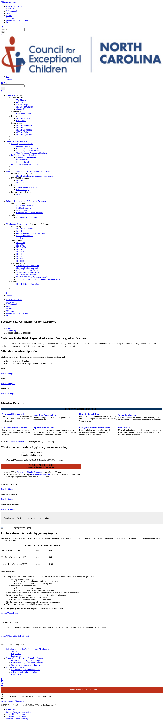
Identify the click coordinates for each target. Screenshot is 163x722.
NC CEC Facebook (24, 125)
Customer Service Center (16, 716)
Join (7, 77)
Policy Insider (21, 210)
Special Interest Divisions (26, 187)
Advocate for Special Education (24, 672)
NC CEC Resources (24, 229)
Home (8, 328)
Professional (16, 656)
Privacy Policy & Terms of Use (18, 712)
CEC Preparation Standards (22, 144)
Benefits (19, 231)
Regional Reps (22, 104)
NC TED (20, 261)
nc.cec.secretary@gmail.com (12, 701)
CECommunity (12, 11)
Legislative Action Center (26, 217)
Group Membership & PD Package (30, 233)
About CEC (11, 709)
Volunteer (10, 18)
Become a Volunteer (19, 674)
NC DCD (20, 245)
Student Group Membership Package (26, 665)
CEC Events (21, 121)
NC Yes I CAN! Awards (26, 275)
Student (14, 651)
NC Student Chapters (24, 107)
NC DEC (20, 254)
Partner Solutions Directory (17, 20)
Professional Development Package (25, 660)
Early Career (16, 653)
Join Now (20, 238)
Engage (21, 667)
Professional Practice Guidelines (24, 155)
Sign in (9, 79)
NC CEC (20, 180)
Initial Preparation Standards (27, 150)
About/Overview (23, 146)
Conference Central (24, 114)
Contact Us (20, 109)
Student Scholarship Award (27, 270)
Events (9, 16)
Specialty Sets (22, 160)
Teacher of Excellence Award (28, 272)
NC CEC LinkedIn (24, 130)
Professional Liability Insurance (29, 472)
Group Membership (35, 658)
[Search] (3, 32)
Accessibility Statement (15, 714)
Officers (19, 102)
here (24, 518)
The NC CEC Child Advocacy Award (31, 277)
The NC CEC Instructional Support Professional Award (38, 279)
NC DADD (21, 247)
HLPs (18, 194)
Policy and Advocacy (37, 201)
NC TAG (20, 259)
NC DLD (20, 256)
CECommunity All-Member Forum (25, 670)
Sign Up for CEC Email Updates (83, 690)
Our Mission (21, 100)
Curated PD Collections (40, 474)
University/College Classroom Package (27, 663)
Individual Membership (39, 649)
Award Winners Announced (27, 265)
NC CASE (20, 242)
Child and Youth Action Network (29, 213)
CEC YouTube (22, 132)
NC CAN (20, 183)
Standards (24, 141)
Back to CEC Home (14, 6)
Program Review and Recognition (25, 164)
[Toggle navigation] (5, 83)
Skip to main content (9, 2)
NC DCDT (20, 249)
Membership (11, 330)
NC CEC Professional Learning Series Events (34, 176)
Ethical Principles (23, 162)
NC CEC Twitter (23, 127)
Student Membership (24, 236)
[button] (11, 95)
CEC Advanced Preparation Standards (31, 153)
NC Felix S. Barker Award (27, 268)
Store (8, 13)
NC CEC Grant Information (27, 284)
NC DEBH (20, 252)
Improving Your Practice (41, 171)
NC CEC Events (23, 118)
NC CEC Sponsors (24, 134)
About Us (10, 9)
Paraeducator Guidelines (26, 157)
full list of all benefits (15, 441)
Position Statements (24, 208)
